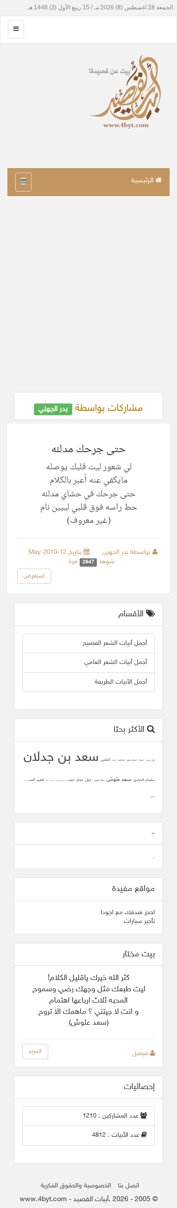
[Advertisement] (88, 294)
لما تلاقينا (121, 760)
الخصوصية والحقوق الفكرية (76, 1186)
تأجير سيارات (139, 921)
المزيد (35, 1051)
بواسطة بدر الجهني (127, 552)
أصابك (141, 760)
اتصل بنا (128, 1186)
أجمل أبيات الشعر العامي (115, 662)
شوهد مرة (93, 562)
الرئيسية (143, 180)
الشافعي (152, 797)
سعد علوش (119, 780)
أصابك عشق (132, 760)
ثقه (47, 780)
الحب (31, 780)
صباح (79, 780)
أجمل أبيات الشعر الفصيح (115, 643)
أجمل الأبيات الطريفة (121, 682)
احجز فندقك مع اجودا (128, 913)
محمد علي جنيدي (60, 780)
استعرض (34, 576)
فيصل (141, 1054)
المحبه (52, 780)
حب (40, 780)
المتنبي (105, 760)
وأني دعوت (150, 760)
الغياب (70, 780)
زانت (24, 780)
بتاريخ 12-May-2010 (56, 552)
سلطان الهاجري (99, 780)
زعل (88, 779)
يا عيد (114, 760)
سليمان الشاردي (144, 780)
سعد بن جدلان (61, 758)
